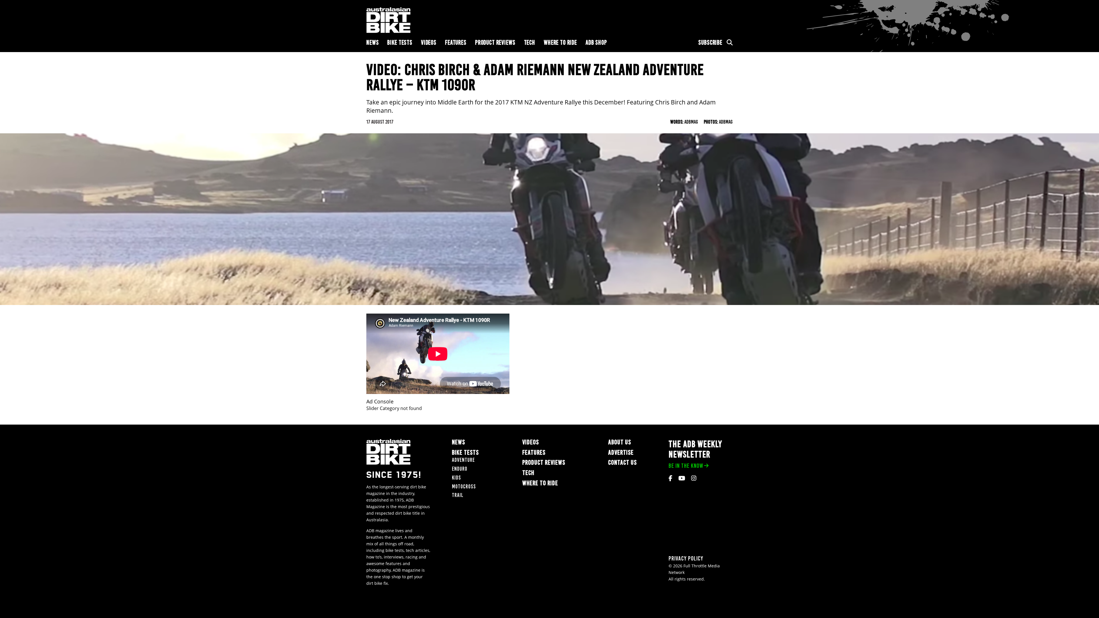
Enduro (459, 469)
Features (456, 42)
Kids (456, 477)
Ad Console (380, 401)
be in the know (686, 465)
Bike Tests (399, 42)
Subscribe (710, 42)
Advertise (621, 452)
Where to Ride (560, 42)
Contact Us (622, 462)
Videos (428, 42)
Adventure (463, 460)
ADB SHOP (596, 42)
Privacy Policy (686, 558)
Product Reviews (495, 42)
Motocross (464, 486)
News (372, 42)
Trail (457, 495)
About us (619, 442)
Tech (529, 42)
